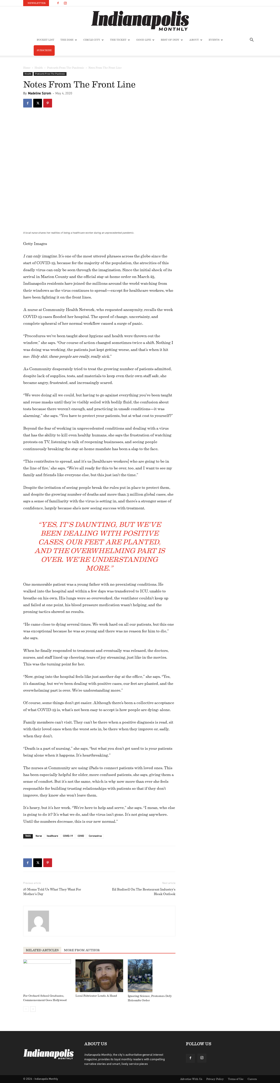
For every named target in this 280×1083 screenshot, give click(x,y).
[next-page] (33, 1009)
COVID (81, 836)
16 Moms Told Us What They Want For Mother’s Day (52, 892)
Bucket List (45, 40)
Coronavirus (95, 836)
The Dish (67, 40)
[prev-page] (26, 1009)
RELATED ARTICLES (42, 950)
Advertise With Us (191, 1079)
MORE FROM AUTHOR (82, 950)
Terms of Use (235, 1079)
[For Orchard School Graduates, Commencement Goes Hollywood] (47, 975)
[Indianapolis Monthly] (140, 20)
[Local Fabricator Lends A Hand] (99, 975)
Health (39, 67)
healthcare (52, 836)
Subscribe (44, 50)
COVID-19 (68, 836)
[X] (37, 103)
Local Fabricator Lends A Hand (96, 995)
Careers (252, 1079)
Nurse (39, 836)
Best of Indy (170, 40)
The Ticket (118, 40)
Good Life (143, 40)
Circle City (91, 40)
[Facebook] (58, 3)
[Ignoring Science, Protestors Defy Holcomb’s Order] (151, 975)
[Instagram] (65, 3)
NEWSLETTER (37, 3)
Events (214, 40)
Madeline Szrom (39, 93)
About (194, 40)
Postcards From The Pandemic (65, 67)
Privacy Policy (215, 1079)
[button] (251, 40)
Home (26, 67)
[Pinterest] (47, 103)
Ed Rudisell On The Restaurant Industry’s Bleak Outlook (143, 892)
